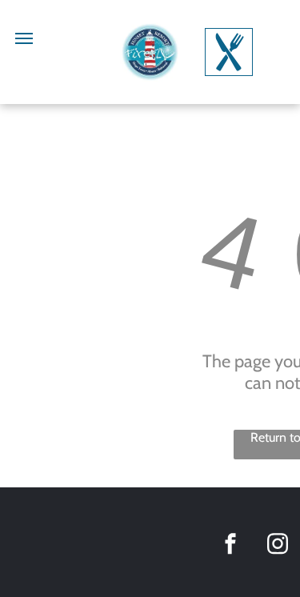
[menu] (24, 38)
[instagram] (278, 546)
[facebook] (230, 546)
